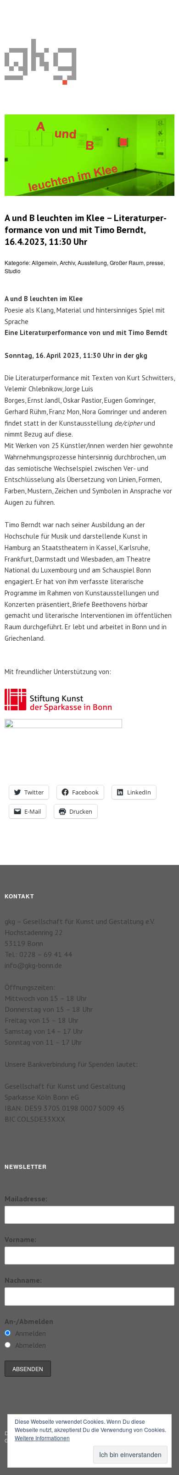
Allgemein (44, 262)
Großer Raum (127, 262)
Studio (13, 271)
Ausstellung (92, 262)
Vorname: (20, 1239)
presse (154, 262)
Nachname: (23, 1280)
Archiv (67, 262)
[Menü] (16, 11)
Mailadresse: (26, 1198)
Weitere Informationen (42, 1438)
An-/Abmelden (29, 1321)
